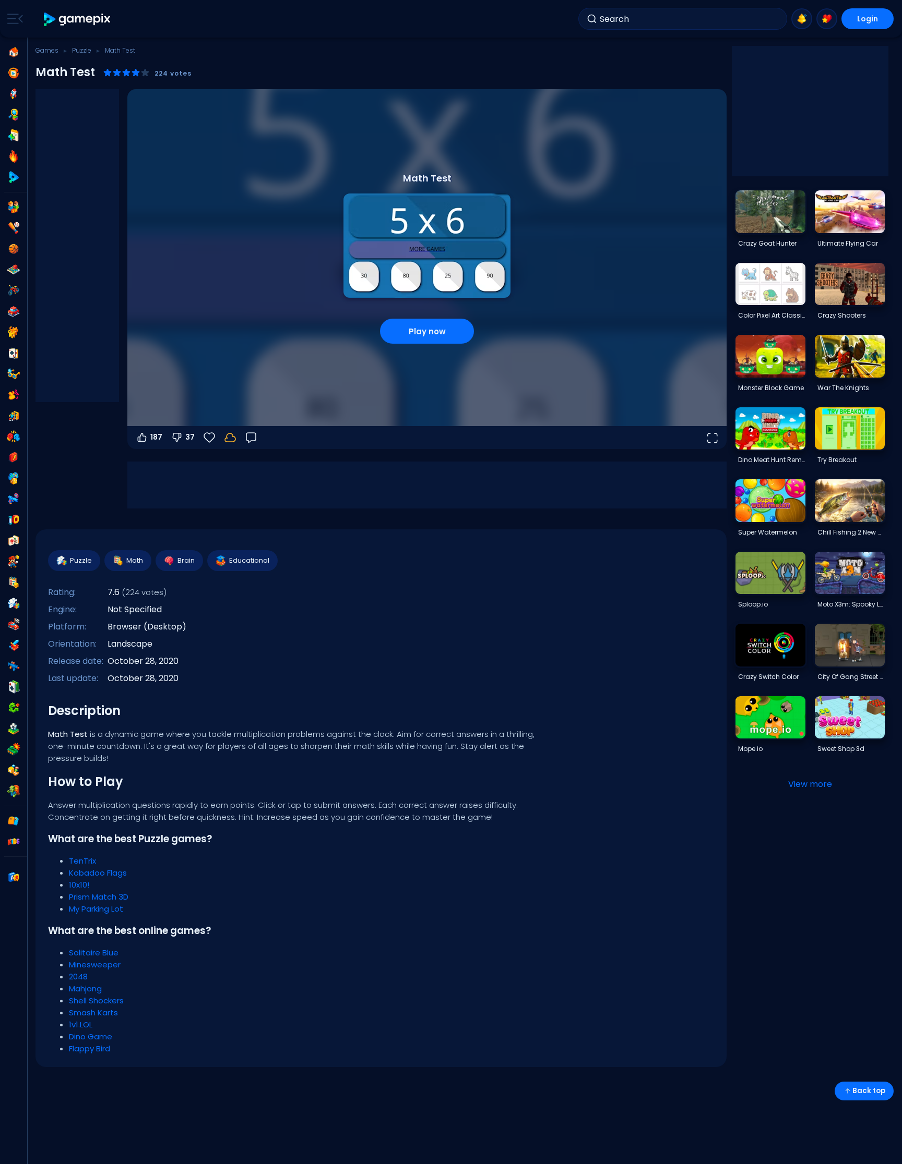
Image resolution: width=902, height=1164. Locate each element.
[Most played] (13, 93)
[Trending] (13, 156)
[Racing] (13, 624)
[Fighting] (13, 436)
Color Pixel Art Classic (771, 315)
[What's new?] (801, 18)
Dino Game (90, 1036)
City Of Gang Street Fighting (850, 676)
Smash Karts (93, 1012)
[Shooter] (13, 666)
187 (156, 437)
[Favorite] (826, 18)
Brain (186, 560)
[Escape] (13, 415)
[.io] (13, 520)
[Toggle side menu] (13, 19)
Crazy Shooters (841, 315)
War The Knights (843, 387)
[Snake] (13, 707)
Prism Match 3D (98, 896)
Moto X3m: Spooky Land (850, 604)
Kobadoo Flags (98, 872)
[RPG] (13, 645)
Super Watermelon (767, 532)
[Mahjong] (13, 540)
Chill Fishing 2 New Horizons (850, 532)
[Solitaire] (13, 686)
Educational (249, 560)
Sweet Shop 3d (840, 748)
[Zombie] (13, 791)
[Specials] (13, 177)
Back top (868, 1091)
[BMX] (13, 290)
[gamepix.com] (77, 19)
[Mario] (13, 561)
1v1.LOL (80, 1024)
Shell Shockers (96, 1000)
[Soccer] (13, 728)
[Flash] (13, 457)
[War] (13, 749)
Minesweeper (95, 964)
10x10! (79, 884)
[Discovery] (13, 114)
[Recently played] (13, 73)
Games (46, 50)
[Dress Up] (13, 394)
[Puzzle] (13, 603)
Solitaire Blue (93, 952)
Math (134, 560)
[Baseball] (13, 227)
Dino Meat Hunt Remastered (771, 459)
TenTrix (82, 860)
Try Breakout (837, 459)
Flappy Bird (89, 1048)
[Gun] (13, 499)
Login (867, 19)
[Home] (13, 52)
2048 (78, 976)
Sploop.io (753, 604)
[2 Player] (13, 207)
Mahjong (85, 988)
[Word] (13, 770)
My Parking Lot (96, 908)
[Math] (13, 582)
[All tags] (13, 820)
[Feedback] (251, 437)
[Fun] (13, 478)
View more (810, 784)
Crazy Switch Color (768, 676)
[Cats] (13, 332)
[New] (13, 135)
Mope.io (750, 748)
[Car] (13, 311)
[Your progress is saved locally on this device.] (230, 437)
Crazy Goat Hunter (767, 243)
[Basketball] (13, 248)
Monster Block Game (771, 387)
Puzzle (81, 50)
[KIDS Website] (13, 841)
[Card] (13, 353)
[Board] (13, 269)
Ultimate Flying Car (847, 243)
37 (190, 437)
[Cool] (13, 373)
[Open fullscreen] (712, 437)
